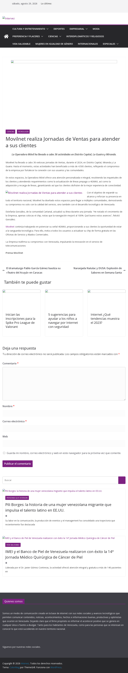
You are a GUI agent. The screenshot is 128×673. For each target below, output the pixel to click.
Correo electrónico (14, 421)
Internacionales (88, 43)
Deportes (59, 28)
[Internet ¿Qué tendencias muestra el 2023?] (107, 291)
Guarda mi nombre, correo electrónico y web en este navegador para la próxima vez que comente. (64, 453)
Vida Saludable (21, 43)
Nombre (8, 406)
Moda (96, 28)
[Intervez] (6, 36)
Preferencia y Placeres (26, 36)
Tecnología (23, 132)
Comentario (10, 363)
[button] (47, 29)
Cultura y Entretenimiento (28, 28)
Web (5, 436)
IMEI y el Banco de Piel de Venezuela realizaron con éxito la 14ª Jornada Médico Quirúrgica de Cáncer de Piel (59, 554)
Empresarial (77, 28)
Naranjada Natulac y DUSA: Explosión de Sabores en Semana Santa (98, 270)
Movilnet (10, 226)
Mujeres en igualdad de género (54, 43)
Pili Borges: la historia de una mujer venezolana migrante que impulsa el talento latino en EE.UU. (58, 507)
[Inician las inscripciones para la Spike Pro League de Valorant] (21, 291)
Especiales (109, 43)
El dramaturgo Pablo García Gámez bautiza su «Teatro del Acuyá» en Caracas (33, 270)
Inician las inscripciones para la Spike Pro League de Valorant (20, 320)
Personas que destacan (17, 498)
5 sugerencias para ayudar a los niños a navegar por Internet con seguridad (63, 320)
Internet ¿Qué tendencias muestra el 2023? (105, 318)
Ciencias (53, 36)
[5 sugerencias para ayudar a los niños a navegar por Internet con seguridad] (64, 291)
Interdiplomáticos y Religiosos (85, 36)
